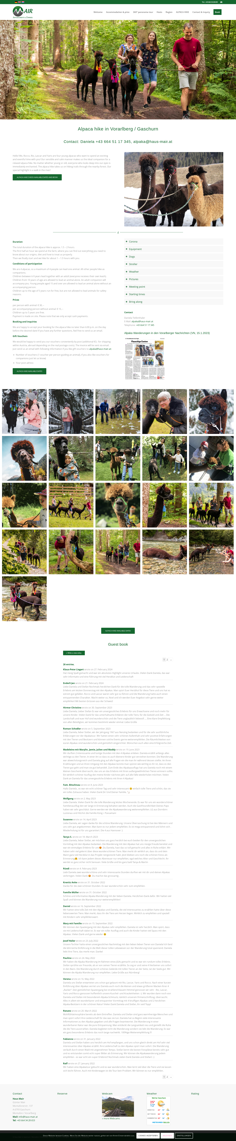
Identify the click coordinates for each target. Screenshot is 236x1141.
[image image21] (25, 506)
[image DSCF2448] (212, 412)
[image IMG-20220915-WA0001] (72, 459)
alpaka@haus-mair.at (142, 321)
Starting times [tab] (137, 294)
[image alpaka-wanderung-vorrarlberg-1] (212, 506)
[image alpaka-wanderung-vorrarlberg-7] (212, 553)
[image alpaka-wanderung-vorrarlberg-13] (72, 506)
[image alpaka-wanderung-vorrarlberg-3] (72, 553)
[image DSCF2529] (72, 412)
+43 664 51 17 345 (145, 325)
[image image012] (165, 412)
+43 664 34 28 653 (211, 2)
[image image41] (118, 459)
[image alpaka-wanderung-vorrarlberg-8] (165, 553)
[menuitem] (98, 12)
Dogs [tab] (132, 256)
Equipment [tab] (135, 249)
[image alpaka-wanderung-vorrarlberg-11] (25, 459)
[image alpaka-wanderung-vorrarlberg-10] (25, 553)
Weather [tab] (134, 271)
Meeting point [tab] (137, 286)
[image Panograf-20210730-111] (118, 553)
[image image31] (212, 459)
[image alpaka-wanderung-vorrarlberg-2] (165, 506)
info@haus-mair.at (28, 1116)
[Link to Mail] (221, 2)
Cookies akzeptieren (148, 1135)
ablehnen (167, 1135)
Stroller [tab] (133, 264)
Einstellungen (184, 1135)
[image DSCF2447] (25, 412)
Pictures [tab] (133, 279)
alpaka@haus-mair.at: (100, 348)
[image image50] (165, 459)
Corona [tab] (133, 241)
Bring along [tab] (135, 301)
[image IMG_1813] (118, 412)
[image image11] (118, 506)
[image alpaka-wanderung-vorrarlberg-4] (25, 599)
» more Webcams (111, 1118)
